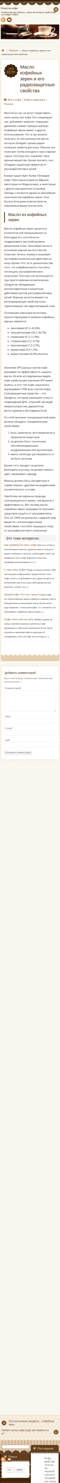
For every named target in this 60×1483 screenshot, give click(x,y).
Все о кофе (14, 99)
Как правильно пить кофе (20, 545)
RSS (3, 19)
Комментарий (13, 688)
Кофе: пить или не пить (19, 619)
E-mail (9, 728)
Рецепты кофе (9, 8)
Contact (9, 19)
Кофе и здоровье (34, 99)
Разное (8, 104)
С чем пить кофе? (15, 569)
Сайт (7, 740)
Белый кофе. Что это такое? (21, 594)
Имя (8, 716)
